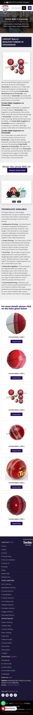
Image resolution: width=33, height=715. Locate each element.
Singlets (4, 653)
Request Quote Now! (17, 170)
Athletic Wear (6, 626)
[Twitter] (7, 695)
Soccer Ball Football (8, 670)
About (4, 549)
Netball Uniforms (7, 605)
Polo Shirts (5, 646)
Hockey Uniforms (8, 598)
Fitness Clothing (7, 629)
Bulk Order (5, 573)
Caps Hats (5, 636)
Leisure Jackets (7, 643)
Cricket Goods (6, 664)
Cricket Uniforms (7, 591)
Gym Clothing (6, 632)
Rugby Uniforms (7, 612)
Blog (3, 570)
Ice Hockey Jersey (8, 601)
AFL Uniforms (6, 584)
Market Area (6, 577)
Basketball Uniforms (9, 588)
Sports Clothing (7, 622)
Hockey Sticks (6, 667)
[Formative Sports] (5, 9)
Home (4, 546)
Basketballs (6, 660)
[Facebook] (3, 695)
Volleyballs (5, 674)
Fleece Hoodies (7, 639)
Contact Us (5, 563)
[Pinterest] (15, 695)
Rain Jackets (6, 650)
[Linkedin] (11, 695)
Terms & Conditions (8, 560)
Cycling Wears (6, 594)
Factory (4, 553)
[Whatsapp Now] (3, 703)
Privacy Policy (6, 556)
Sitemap (5, 567)
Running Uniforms (8, 615)
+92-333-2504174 (13, 685)
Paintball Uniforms (8, 608)
